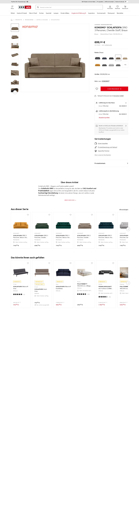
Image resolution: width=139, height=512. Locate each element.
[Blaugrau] (111, 58)
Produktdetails (100, 163)
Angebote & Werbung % (78, 13)
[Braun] (118, 58)
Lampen (56, 13)
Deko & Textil (33, 13)
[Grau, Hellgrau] (118, 65)
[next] (15, 92)
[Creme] (125, 58)
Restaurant (111, 13)
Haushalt (48, 13)
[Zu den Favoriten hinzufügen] (97, 89)
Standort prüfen (104, 117)
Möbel (13, 13)
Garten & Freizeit (22, 13)
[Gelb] (98, 65)
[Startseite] (11, 20)
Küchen (41, 13)
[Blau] (104, 58)
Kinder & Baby (65, 13)
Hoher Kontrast (119, 1)
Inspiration (91, 13)
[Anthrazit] (98, 58)
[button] (15, 28)
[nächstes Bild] (128, 229)
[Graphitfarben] (104, 65)
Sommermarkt (101, 13)
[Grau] (111, 65)
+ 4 (125, 65)
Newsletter (120, 13)
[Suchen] (38, 7)
